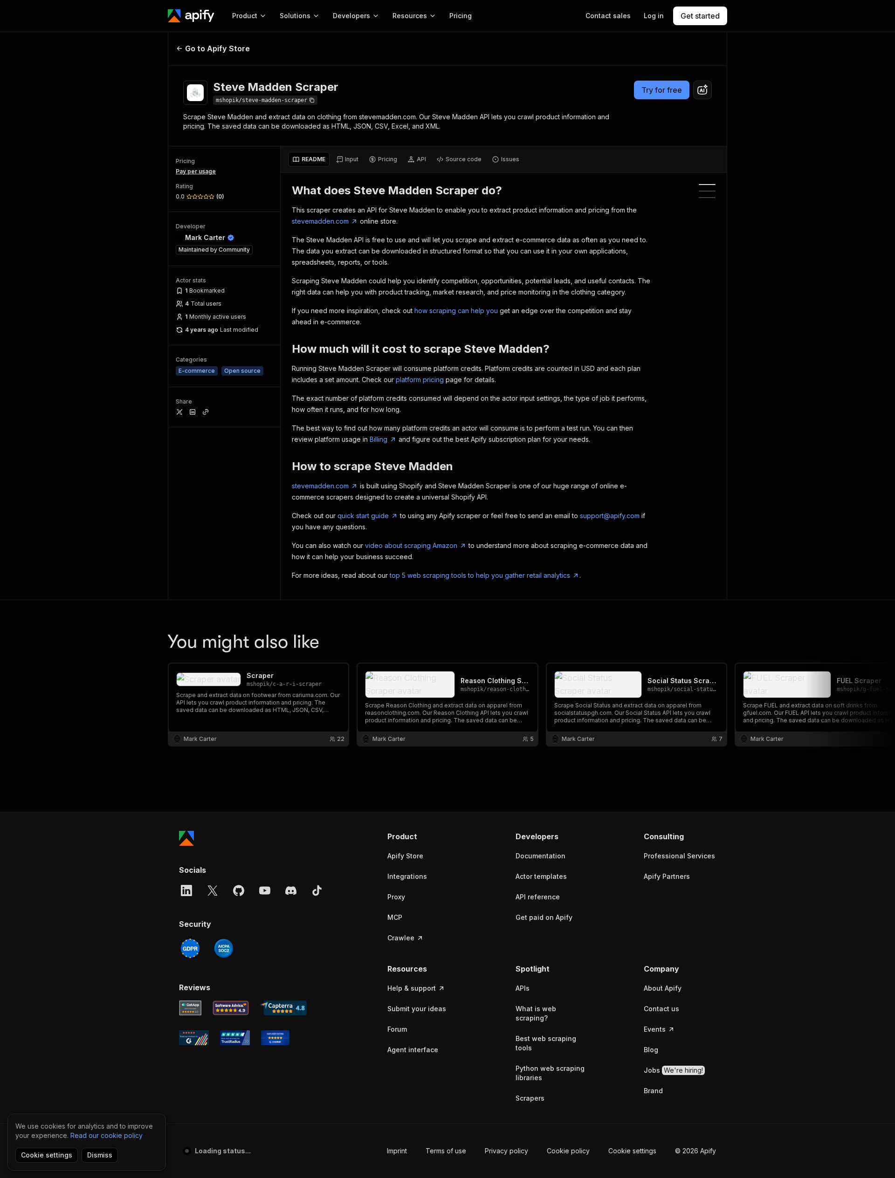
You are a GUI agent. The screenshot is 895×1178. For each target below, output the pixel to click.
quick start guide (363, 516)
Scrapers (530, 1098)
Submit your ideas (416, 1009)
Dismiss (99, 1155)
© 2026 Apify (695, 1151)
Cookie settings (632, 1151)
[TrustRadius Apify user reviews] (235, 1037)
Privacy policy (506, 1151)
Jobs (673, 1070)
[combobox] (702, 90)
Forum (397, 1029)
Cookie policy (568, 1151)
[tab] (309, 159)
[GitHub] (238, 890)
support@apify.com (610, 516)
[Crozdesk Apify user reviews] (275, 1037)
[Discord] (290, 890)
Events (655, 1029)
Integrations (407, 876)
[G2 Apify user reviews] (194, 1037)
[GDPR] (190, 948)
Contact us (661, 1009)
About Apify (663, 988)
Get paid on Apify (544, 917)
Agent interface (412, 1050)
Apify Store (405, 856)
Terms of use (446, 1151)
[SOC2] (224, 948)
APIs (523, 988)
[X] (212, 890)
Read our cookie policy (106, 1135)
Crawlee (400, 938)
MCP (394, 917)
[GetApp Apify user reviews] (190, 1007)
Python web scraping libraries (550, 1073)
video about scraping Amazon (411, 545)
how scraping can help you (456, 311)
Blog (651, 1050)
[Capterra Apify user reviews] (283, 1007)
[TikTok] (317, 890)
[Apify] (191, 15)
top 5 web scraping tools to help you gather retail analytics (480, 575)
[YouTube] (264, 890)
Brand (653, 1091)
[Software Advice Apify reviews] (231, 1007)
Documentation (540, 856)
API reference (538, 897)
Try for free (661, 90)
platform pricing (420, 380)
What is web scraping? (536, 1013)
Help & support (411, 988)
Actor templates (541, 876)
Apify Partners (667, 876)
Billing (378, 439)
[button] (423, 836)
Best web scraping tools (546, 1043)
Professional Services (679, 856)
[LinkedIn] (186, 890)
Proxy (396, 897)
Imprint (397, 1151)
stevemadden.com (320, 221)
